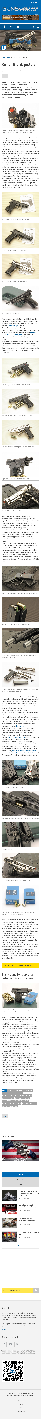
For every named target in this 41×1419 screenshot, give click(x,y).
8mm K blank (28, 1090)
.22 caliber (11, 1090)
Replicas (25, 1103)
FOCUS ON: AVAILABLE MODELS (18, 966)
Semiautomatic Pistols (9, 1106)
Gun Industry (6, 1101)
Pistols (31, 71)
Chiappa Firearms (8, 1098)
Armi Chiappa (14, 326)
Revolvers (33, 1103)
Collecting (18, 1098)
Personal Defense (8, 1103)
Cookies (20, 1415)
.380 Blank (19, 1090)
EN (34, 2)
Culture (26, 1098)
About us (20, 1401)
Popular (20, 1179)
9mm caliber (6, 1093)
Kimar (4, 1090)
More (20, 1246)
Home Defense (17, 1101)
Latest (24, 1174)
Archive (20, 1184)
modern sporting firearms (16, 737)
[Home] (20, 8)
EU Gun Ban (20, 726)
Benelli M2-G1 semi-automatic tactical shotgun (28, 1206)
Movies (26, 1101)
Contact (20, 1404)
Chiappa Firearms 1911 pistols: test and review (27, 1219)
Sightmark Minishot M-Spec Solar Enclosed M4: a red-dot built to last (29, 1193)
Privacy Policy (21, 1411)
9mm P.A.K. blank (17, 1093)
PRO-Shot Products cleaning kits (29, 1233)
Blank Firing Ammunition (10, 1095)
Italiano (5, 76)
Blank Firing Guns (26, 1095)
